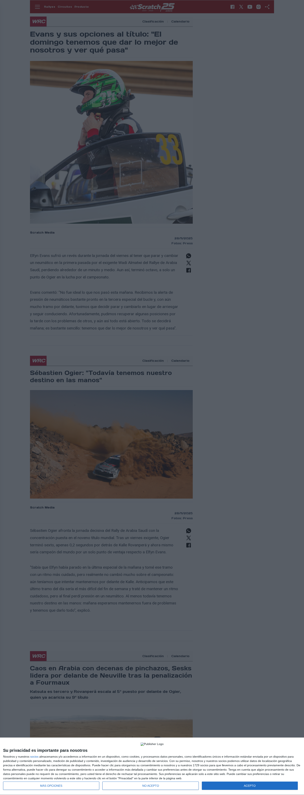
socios (34, 756)
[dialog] (152, 766)
